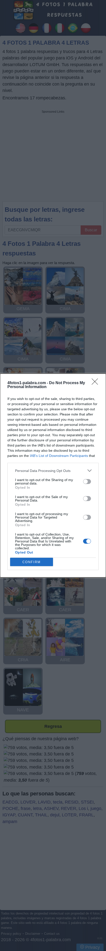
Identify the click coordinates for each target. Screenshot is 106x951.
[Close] (96, 383)
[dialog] (53, 475)
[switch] (87, 481)
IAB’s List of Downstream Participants (59, 456)
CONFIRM (31, 562)
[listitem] (53, 470)
